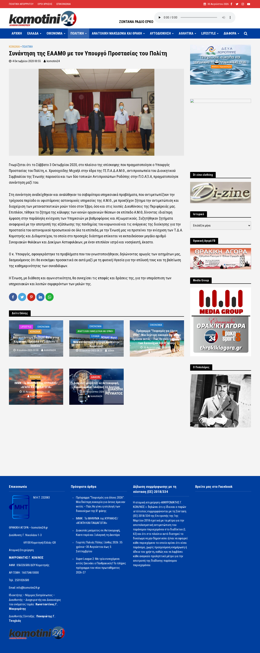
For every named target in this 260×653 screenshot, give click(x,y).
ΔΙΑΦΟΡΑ (230, 33)
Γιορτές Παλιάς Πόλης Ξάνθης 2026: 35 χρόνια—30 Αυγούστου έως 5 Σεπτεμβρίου (99, 547)
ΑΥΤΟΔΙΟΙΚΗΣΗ (160, 33)
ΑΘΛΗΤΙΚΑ (186, 33)
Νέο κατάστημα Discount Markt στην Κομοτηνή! (96, 344)
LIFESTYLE (208, 33)
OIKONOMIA (55, 33)
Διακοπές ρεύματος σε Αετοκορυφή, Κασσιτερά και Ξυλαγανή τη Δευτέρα (96, 385)
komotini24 (53, 61)
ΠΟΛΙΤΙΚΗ (77, 33)
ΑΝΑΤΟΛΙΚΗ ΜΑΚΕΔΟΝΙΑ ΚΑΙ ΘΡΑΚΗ (117, 33)
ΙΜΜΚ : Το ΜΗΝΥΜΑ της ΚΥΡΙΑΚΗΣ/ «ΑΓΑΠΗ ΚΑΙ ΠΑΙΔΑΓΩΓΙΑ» (35, 385)
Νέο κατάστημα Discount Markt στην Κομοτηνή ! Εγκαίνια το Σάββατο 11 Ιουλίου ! (36, 341)
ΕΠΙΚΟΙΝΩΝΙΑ (63, 3)
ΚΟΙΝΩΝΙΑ (14, 46)
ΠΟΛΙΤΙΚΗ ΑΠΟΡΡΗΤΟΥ (21, 3)
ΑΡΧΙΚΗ (17, 33)
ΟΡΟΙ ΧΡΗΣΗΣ (45, 3)
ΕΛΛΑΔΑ (33, 33)
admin (111, 350)
